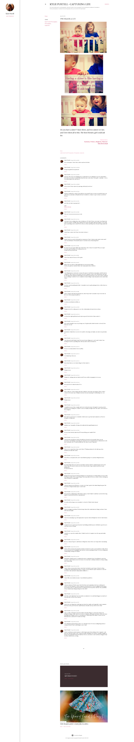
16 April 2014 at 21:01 (75, 546)
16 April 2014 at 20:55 (75, 483)
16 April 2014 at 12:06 (75, 201)
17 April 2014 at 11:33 (75, 621)
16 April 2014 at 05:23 (75, 160)
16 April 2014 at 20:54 (75, 473)
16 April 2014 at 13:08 (75, 212)
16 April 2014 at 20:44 (75, 346)
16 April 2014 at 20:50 (75, 423)
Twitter (93, 141)
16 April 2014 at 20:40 (75, 314)
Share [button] (46, 16)
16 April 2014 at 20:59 (75, 522)
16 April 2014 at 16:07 (75, 262)
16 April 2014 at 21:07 (75, 602)
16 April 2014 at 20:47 (75, 389)
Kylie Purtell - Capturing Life (70, 4)
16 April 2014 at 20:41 (75, 321)
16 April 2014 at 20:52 (75, 447)
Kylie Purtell (67, 160)
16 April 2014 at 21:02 (75, 556)
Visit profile (10, 16)
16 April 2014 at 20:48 (75, 397)
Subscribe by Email (103, 143)
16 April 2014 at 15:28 (75, 245)
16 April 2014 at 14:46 (75, 219)
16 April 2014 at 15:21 (75, 237)
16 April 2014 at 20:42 (75, 338)
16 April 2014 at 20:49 (75, 414)
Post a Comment (66, 726)
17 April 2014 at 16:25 (75, 630)
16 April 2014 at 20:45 (75, 375)
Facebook (86, 141)
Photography (48, 23)
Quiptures (47, 25)
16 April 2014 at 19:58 (75, 291)
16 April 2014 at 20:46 (75, 382)
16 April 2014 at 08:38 (75, 184)
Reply (65, 164)
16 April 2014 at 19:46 (75, 283)
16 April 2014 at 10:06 (75, 191)
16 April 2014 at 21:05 (75, 582)
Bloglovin (98, 141)
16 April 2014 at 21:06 (75, 593)
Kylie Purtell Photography (51, 21)
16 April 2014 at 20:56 (75, 491)
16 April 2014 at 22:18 (75, 610)
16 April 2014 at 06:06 (75, 167)
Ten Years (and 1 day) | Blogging (74, 724)
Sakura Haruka (67, 207)
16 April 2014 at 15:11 (74, 230)
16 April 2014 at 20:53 (75, 462)
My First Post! (71, 676)
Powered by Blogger (78, 735)
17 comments (70, 678)
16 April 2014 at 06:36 (75, 174)
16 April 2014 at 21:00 (75, 539)
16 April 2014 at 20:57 (75, 507)
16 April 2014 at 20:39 (75, 299)
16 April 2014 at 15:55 (75, 255)
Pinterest (104, 141)
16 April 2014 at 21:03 (75, 566)
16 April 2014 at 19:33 (75, 270)
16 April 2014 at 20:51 (75, 437)
